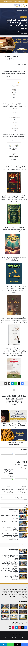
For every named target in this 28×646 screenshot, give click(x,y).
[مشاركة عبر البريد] (9, 383)
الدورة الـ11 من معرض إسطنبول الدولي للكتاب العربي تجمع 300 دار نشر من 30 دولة (9, 570)
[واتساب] (15, 383)
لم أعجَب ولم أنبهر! (13, 509)
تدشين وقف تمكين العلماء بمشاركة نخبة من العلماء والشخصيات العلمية (11, 576)
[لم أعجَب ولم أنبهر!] (23, 511)
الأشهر (14, 545)
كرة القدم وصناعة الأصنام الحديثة (10, 521)
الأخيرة (23, 545)
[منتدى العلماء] (19, 5)
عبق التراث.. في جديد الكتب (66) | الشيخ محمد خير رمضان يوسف (21, 488)
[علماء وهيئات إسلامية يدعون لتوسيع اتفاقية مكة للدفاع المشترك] (5, 612)
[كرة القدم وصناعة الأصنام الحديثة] (23, 523)
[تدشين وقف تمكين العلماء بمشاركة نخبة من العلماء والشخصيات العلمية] (23, 576)
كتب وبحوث (19, 10)
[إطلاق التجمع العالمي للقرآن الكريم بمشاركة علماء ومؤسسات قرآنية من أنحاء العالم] (23, 563)
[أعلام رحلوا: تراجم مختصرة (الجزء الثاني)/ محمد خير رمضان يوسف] (7, 481)
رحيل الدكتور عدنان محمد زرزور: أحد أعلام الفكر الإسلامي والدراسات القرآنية (10, 557)
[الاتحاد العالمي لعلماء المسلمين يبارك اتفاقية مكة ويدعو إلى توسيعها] (23, 617)
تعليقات (5, 545)
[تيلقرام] (12, 383)
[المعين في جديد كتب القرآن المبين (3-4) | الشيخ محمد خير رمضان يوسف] (21, 456)
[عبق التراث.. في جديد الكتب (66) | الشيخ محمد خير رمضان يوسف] (21, 481)
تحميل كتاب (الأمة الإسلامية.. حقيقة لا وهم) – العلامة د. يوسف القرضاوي (7, 471)
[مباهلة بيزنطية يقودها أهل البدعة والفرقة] (23, 517)
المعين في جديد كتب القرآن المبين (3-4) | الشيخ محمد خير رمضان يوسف (21, 463)
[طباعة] (5, 383)
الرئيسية (24, 10)
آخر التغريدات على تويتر (21, 497)
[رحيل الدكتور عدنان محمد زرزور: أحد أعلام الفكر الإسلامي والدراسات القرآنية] (23, 557)
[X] (19, 383)
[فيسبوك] (22, 383)
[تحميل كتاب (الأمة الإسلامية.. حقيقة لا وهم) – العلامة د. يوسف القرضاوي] (7, 460)
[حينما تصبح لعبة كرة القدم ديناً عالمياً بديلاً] (23, 529)
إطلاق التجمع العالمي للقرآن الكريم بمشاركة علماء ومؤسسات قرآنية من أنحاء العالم (10, 563)
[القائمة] (26, 6)
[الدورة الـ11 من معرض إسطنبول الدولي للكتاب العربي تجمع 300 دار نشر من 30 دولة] (23, 570)
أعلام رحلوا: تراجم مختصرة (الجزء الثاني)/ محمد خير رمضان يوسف (7, 488)
